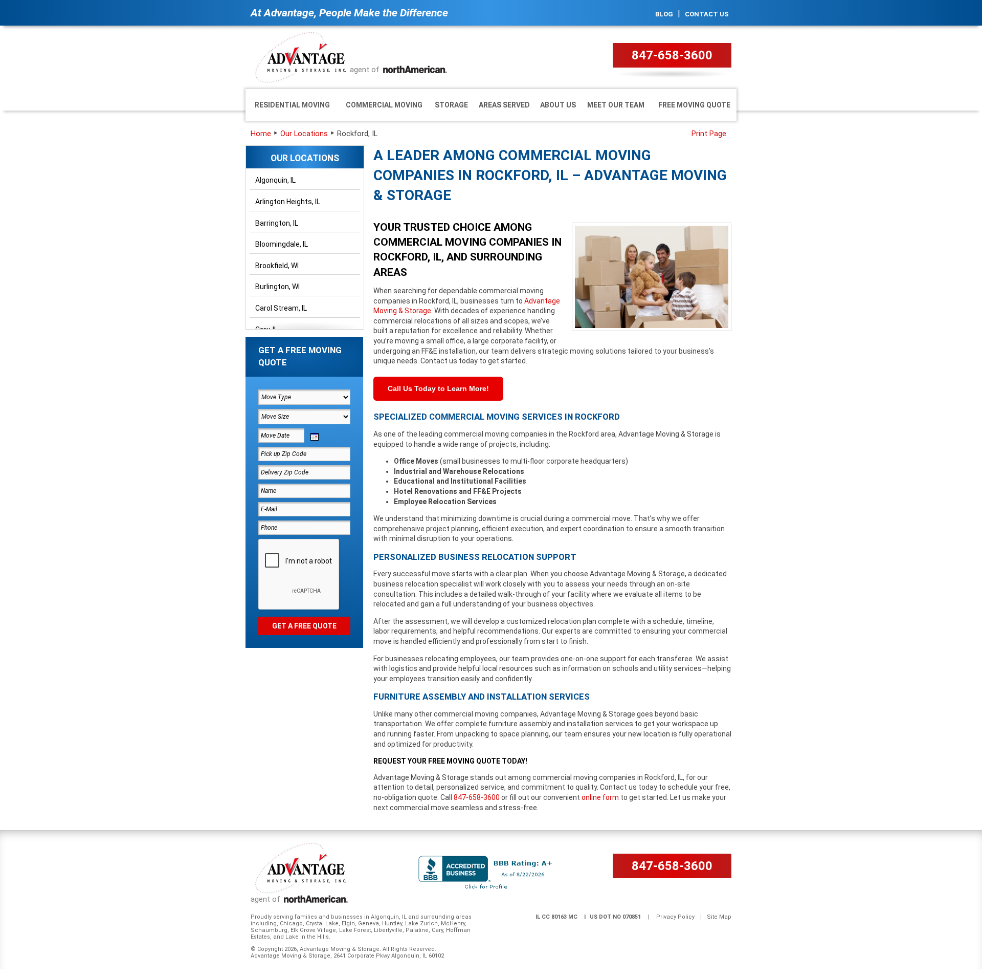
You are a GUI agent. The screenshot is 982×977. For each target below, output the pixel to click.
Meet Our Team (615, 105)
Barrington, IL (276, 223)
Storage (451, 105)
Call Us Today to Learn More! (438, 388)
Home (261, 133)
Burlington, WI (277, 287)
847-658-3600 (672, 55)
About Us (558, 105)
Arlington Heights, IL (287, 202)
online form (600, 797)
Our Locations (304, 133)
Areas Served (504, 105)
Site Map (719, 917)
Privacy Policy (675, 917)
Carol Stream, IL (281, 308)
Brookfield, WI (277, 266)
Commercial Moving (384, 105)
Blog (664, 14)
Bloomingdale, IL (281, 244)
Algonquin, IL (275, 180)
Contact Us (707, 14)
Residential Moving (292, 105)
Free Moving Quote (694, 105)
